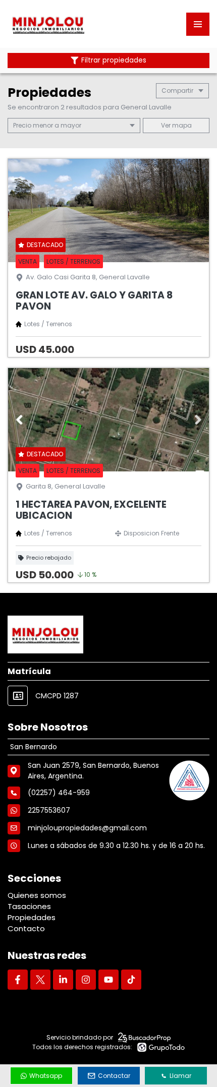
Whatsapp (45, 1075)
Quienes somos (37, 895)
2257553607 (49, 810)
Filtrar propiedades (113, 60)
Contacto (26, 928)
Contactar (114, 1075)
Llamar (180, 1075)
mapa (181, 125)
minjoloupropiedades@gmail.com (87, 828)
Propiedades (32, 917)
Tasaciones (29, 906)
